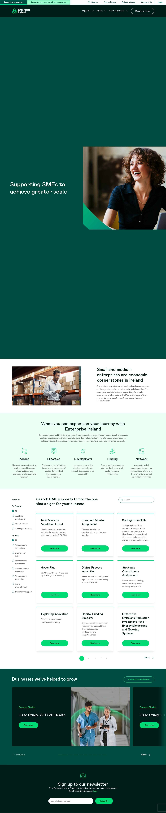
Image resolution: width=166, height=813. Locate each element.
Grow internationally (21, 585)
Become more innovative (21, 577)
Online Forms (110, 2)
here (95, 791)
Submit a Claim (128, 2)
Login (160, 2)
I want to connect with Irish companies (48, 2)
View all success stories (139, 679)
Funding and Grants (23, 528)
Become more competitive (21, 546)
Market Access (21, 523)
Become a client (142, 11)
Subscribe (104, 801)
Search (95, 2)
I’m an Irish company (13, 2)
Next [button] (144, 754)
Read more (54, 548)
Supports (86, 10)
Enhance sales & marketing (22, 570)
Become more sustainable (21, 562)
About (100, 10)
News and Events (117, 10)
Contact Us (146, 2)
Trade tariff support (23, 592)
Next (147, 657)
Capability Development (20, 517)
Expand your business (20, 554)
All (16, 511)
